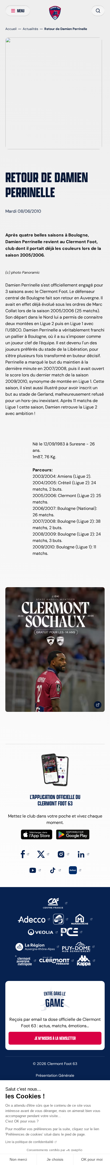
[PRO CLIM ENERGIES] (71, 931)
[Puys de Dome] (78, 946)
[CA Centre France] (55, 902)
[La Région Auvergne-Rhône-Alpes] (37, 946)
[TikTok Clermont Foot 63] (55, 869)
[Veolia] (43, 931)
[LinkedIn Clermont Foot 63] (83, 853)
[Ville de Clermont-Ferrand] (56, 960)
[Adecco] (34, 918)
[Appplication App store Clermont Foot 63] (36, 834)
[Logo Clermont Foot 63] (55, 13)
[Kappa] (86, 960)
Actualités (30, 29)
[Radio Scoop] (60, 918)
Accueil (11, 29)
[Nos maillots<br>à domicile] (55, 649)
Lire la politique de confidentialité (29, 1142)
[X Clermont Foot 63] (43, 853)
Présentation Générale (55, 1075)
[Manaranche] (81, 918)
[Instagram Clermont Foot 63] (63, 853)
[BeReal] (75, 869)
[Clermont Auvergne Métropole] (25, 960)
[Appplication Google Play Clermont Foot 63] (72, 834)
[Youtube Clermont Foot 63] (35, 869)
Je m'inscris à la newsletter (55, 1038)
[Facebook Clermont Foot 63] (25, 853)
